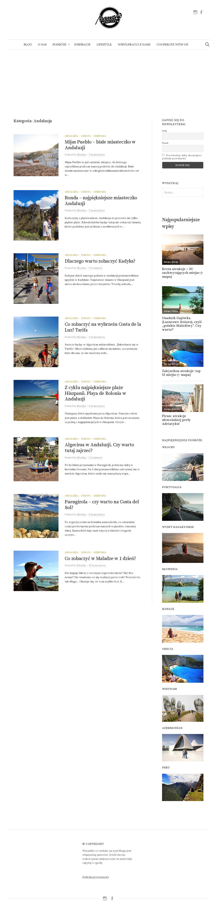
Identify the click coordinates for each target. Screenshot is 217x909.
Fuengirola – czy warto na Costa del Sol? (102, 505)
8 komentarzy (97, 514)
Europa (86, 135)
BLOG (28, 44)
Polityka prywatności (95, 877)
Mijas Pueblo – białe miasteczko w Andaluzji (100, 145)
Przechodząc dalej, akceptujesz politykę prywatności (182, 157)
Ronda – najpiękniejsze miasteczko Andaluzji (101, 201)
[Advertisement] (108, 80)
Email (165, 142)
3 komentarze (97, 154)
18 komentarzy (97, 565)
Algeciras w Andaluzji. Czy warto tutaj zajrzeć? (99, 448)
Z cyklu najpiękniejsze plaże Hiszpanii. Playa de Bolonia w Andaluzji (95, 393)
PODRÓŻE (59, 44)
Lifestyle (104, 44)
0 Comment (95, 268)
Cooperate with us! (172, 44)
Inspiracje (82, 44)
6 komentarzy (97, 406)
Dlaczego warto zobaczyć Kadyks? (100, 261)
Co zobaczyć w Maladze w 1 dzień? (100, 559)
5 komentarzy (97, 337)
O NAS (42, 44)
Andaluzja (71, 135)
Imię (164, 130)
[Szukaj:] (207, 44)
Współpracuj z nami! (134, 44)
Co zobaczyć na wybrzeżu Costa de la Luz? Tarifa (103, 327)
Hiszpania (100, 135)
